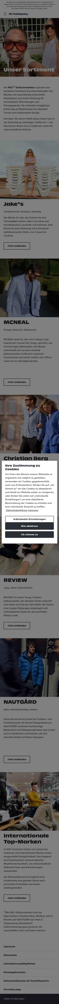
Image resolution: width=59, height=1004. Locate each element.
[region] (30, 502)
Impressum (33, 510)
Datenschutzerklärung (16, 510)
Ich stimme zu (29, 534)
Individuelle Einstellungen (29, 519)
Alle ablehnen (29, 526)
